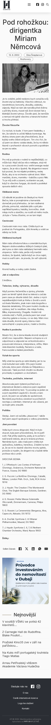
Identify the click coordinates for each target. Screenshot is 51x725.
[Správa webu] (31, 721)
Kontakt (25, 708)
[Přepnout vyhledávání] (47, 4)
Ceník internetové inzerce (25, 698)
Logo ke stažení (25, 703)
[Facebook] (20, 549)
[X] (27, 549)
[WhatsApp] (40, 549)
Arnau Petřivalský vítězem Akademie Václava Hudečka (20, 664)
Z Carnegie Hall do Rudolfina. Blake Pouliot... (21, 633)
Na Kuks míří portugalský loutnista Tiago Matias (25, 654)
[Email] (46, 549)
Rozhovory (25, 59)
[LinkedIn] (33, 549)
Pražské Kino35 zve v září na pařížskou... (21, 644)
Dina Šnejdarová (34, 55)
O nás (25, 692)
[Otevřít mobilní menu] (29, 4)
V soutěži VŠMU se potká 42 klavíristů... (21, 623)
